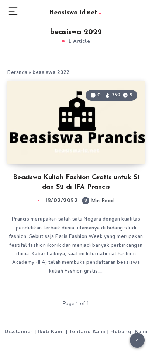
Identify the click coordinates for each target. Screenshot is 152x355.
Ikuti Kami (51, 331)
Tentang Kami (87, 331)
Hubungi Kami (129, 331)
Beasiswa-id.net (73, 13)
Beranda (17, 72)
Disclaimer (18, 331)
